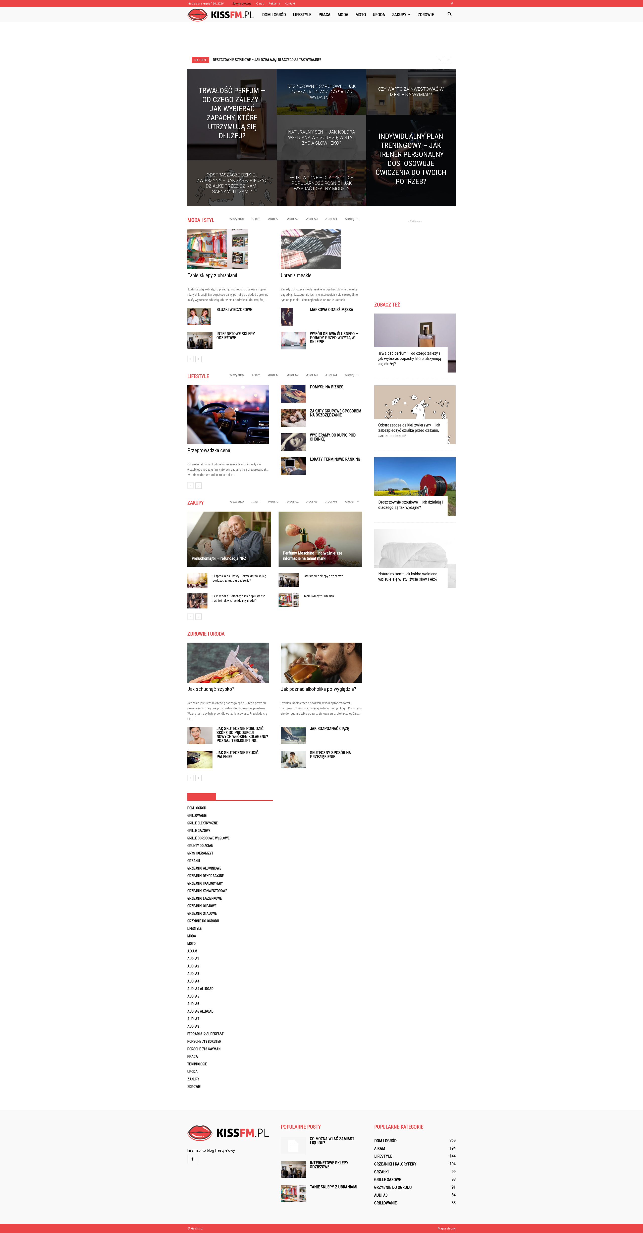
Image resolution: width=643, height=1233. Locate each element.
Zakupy (399, 14)
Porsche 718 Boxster (204, 1041)
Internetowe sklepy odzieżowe (236, 335)
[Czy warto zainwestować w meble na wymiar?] (411, 96)
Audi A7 (193, 1019)
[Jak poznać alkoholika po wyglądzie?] (321, 663)
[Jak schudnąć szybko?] (228, 663)
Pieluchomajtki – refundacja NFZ (219, 558)
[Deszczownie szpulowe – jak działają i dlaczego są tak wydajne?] (321, 96)
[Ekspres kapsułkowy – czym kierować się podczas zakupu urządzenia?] (197, 580)
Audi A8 (193, 1026)
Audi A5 (193, 996)
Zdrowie (426, 14)
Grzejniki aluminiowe (204, 868)
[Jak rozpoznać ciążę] (293, 735)
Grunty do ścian (200, 846)
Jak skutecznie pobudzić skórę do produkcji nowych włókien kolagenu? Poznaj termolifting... (242, 734)
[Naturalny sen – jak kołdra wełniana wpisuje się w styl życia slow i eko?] (321, 142)
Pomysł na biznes (326, 387)
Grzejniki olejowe (202, 906)
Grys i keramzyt (200, 853)
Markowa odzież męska (331, 309)
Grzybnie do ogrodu (203, 921)
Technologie (197, 1064)
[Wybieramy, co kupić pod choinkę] (293, 442)
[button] (450, 15)
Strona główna (241, 3)
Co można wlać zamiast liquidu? (332, 1140)
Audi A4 (331, 219)
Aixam (255, 219)
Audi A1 (274, 219)
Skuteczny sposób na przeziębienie (330, 754)
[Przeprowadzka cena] (228, 414)
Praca (324, 14)
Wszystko (236, 219)
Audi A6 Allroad (200, 1011)
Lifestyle (302, 14)
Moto (360, 14)
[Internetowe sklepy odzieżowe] (199, 340)
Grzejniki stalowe (202, 913)
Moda (343, 14)
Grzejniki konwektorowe (207, 891)
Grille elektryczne (202, 823)
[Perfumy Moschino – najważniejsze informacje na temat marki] (320, 539)
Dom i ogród (274, 14)
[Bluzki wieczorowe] (199, 316)
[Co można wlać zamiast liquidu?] (293, 1145)
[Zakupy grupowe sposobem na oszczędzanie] (293, 418)
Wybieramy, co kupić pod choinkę (333, 437)
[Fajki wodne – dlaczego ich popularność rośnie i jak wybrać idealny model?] (321, 188)
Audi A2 (293, 219)
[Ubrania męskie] (321, 249)
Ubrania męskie (296, 275)
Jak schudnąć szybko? (210, 689)
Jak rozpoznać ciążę (329, 728)
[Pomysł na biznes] (293, 394)
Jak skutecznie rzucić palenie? (237, 754)
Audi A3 (312, 219)
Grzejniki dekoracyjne (205, 876)
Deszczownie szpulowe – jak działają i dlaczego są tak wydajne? (410, 505)
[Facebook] (452, 3)
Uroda (379, 14)
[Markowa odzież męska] (287, 317)
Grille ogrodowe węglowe (208, 838)
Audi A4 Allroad (200, 989)
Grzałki (193, 861)
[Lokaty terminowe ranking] (293, 466)
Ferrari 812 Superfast (205, 1034)
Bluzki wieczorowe (234, 309)
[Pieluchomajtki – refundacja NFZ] (229, 539)
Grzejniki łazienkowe (204, 898)
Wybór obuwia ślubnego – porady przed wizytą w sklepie (334, 337)
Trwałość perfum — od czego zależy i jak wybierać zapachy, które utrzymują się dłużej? (409, 358)
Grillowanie (197, 816)
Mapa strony (447, 1228)
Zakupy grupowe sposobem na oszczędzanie (335, 413)
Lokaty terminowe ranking (335, 459)
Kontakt (290, 3)
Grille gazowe (198, 831)
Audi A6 (193, 1004)
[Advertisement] (321, 39)
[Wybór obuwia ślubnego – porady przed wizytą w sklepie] (293, 340)
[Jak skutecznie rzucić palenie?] (199, 759)
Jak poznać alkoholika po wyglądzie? (318, 689)
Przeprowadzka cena (208, 450)
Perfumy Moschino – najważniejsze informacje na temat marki (312, 555)
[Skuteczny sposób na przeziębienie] (293, 759)
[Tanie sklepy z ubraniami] (228, 249)
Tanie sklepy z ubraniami (212, 275)
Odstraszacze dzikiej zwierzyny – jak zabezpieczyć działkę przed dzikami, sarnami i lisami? (409, 430)
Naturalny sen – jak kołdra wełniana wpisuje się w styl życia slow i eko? (273, 60)
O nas (260, 3)
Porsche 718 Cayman (204, 1049)
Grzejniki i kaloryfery (205, 883)
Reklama (274, 3)
